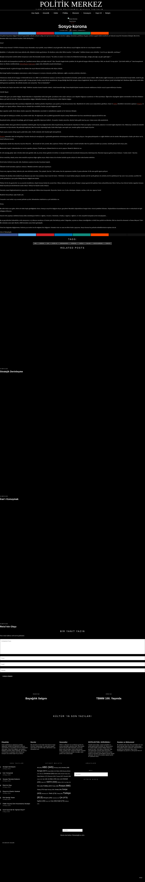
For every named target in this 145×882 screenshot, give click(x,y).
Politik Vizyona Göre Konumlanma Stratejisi (16, 804)
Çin (48, 243)
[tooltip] (135, 5)
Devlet (57, 773)
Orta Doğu (67, 782)
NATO (52, 782)
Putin (55, 786)
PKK (40, 786)
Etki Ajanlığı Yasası (9, 797)
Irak (45, 779)
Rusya (65, 785)
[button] (106, 774)
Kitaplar (139, 104)
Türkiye (107, 243)
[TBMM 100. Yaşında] (109, 696)
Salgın (88, 243)
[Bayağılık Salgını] (36, 696)
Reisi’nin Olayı (8, 626)
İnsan (48, 801)
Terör (52, 793)
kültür (115, 104)
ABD (35, 243)
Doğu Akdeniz (42, 776)
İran (54, 801)
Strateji (58, 789)
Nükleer (60, 782)
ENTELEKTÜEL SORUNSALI (99, 742)
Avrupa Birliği (51, 771)
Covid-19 (54, 243)
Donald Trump (65, 773)
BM (42, 773)
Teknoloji (45, 793)
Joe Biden (52, 779)
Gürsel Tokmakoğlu (79, 30)
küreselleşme (24, 64)
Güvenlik (67, 776)
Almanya (57, 767)
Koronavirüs (64, 243)
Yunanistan (55, 797)
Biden (59, 771)
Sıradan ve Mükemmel (125, 742)
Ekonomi (52, 776)
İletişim (2, 136)
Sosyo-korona (98, 243)
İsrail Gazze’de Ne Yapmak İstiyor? (14, 810)
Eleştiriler (5, 742)
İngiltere (41, 801)
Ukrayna (47, 798)
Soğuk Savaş (49, 789)
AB (39, 767)
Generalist (63, 742)
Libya (43, 782)
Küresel (74, 243)
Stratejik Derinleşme (11, 371)
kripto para (31, 64)
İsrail (60, 801)
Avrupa (42, 243)
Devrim (33, 742)
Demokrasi (49, 773)
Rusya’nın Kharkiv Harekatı (11, 791)
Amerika (65, 767)
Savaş (40, 789)
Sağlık (81, 243)
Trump (60, 793)
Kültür (72, 22)
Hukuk (39, 779)
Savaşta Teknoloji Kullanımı (11, 779)
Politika (47, 786)
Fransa (59, 776)
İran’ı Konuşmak (9, 499)
